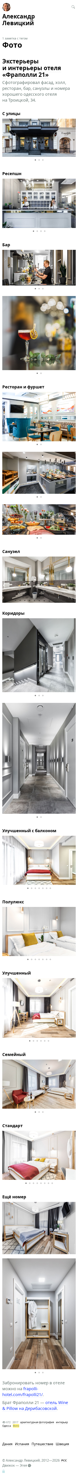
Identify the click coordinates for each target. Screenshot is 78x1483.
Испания (22, 1444)
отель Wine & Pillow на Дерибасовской (35, 1405)
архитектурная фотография (37, 1422)
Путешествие (42, 1444)
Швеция (62, 1444)
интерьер (62, 1422)
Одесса (6, 1426)
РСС (64, 1460)
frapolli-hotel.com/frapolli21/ (22, 1391)
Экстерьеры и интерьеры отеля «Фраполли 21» (31, 68)
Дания (7, 1444)
